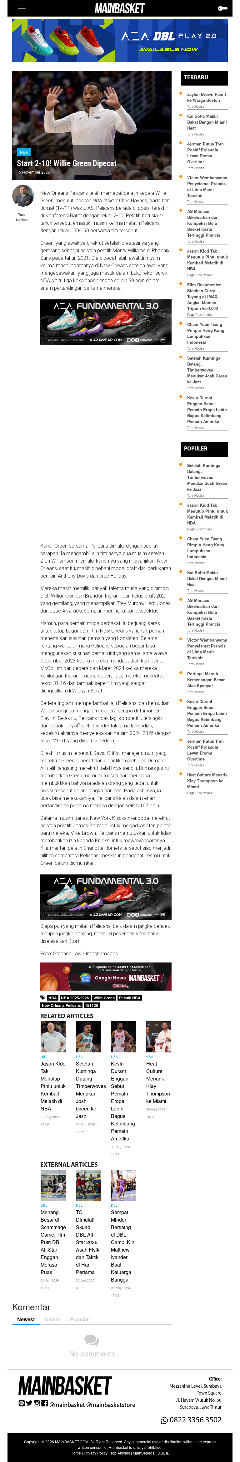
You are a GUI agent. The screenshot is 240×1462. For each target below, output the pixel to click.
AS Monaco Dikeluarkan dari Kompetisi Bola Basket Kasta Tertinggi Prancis (203, 223)
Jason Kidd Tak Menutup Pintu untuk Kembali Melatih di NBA (53, 1086)
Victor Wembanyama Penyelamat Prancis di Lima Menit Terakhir (207, 186)
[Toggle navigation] (22, 8)
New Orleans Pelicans (61, 1005)
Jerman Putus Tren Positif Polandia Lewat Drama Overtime (205, 153)
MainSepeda (144, 1452)
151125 (91, 1005)
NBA (24, 152)
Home (76, 1452)
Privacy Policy (96, 1452)
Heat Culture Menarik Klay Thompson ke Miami (207, 781)
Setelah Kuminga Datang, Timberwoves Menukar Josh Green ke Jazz (91, 1090)
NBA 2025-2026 (75, 998)
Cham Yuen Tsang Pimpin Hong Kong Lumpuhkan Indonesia (205, 333)
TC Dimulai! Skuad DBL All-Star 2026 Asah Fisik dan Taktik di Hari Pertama (87, 1242)
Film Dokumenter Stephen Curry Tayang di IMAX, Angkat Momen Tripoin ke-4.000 (204, 296)
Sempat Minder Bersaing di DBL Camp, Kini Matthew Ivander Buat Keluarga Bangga (123, 1245)
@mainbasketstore (110, 1405)
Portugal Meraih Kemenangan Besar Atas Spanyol (206, 679)
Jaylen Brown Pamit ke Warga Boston (206, 97)
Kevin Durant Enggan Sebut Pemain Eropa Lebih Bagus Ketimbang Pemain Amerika (123, 1101)
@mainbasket (67, 1405)
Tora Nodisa (195, 106)
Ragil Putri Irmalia (199, 275)
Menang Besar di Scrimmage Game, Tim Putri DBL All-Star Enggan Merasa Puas (53, 1242)
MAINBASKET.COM (71, 1441)
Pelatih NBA (130, 998)
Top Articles (120, 1452)
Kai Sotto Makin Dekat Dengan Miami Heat (207, 122)
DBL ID (164, 1452)
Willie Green (104, 998)
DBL (44, 1206)
